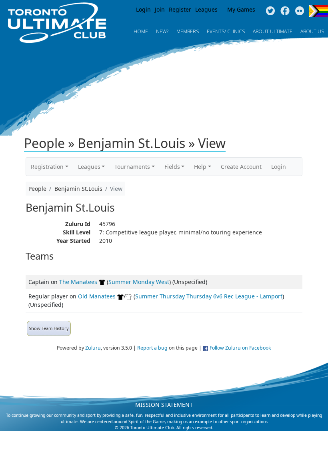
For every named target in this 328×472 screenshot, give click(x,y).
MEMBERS (187, 31)
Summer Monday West (138, 282)
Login (143, 9)
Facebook (285, 11)
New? (162, 31)
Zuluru (93, 347)
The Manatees (78, 282)
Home (141, 31)
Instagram (299, 11)
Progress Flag (318, 11)
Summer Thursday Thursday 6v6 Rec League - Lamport (208, 296)
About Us (312, 31)
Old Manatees (97, 296)
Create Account (241, 166)
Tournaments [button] (132, 166)
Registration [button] (47, 166)
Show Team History (49, 328)
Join (160, 9)
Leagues (206, 9)
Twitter (270, 11)
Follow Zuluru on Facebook (240, 347)
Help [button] (200, 166)
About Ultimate (272, 31)
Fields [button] (172, 166)
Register (180, 9)
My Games (241, 9)
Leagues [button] (89, 166)
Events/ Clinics (226, 31)
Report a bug (152, 347)
